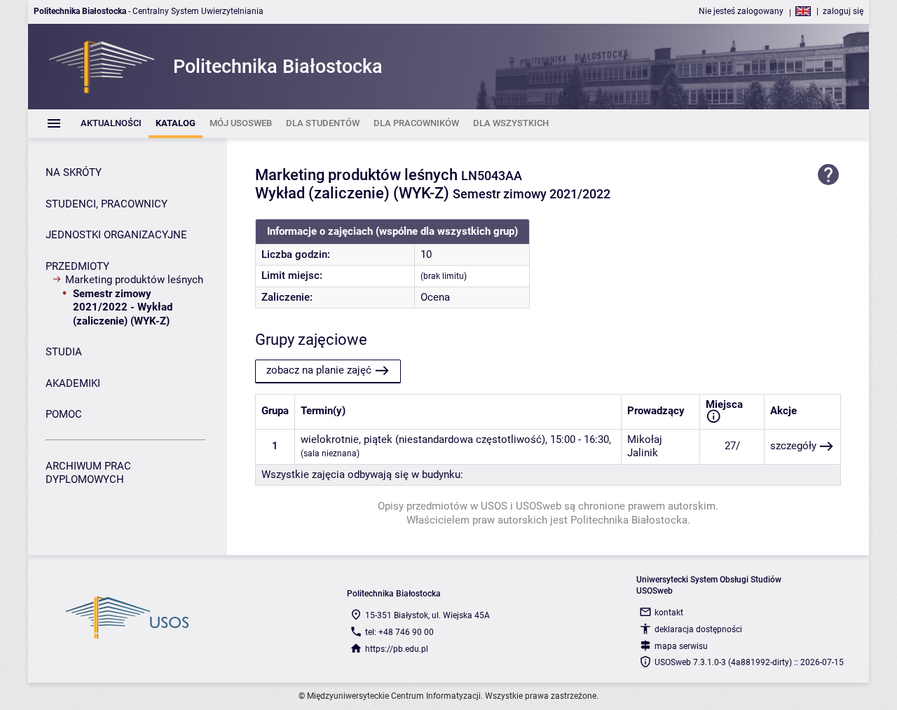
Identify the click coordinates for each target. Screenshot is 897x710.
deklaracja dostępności (698, 629)
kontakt (669, 612)
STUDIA (64, 352)
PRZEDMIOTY (77, 266)
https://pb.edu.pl (396, 649)
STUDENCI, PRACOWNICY (106, 204)
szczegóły (793, 445)
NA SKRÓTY (74, 172)
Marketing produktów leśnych (134, 279)
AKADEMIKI (73, 383)
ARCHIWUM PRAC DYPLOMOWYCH (88, 473)
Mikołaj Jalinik (644, 446)
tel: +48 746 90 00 (399, 632)
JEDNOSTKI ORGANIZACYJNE (116, 234)
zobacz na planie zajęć (318, 370)
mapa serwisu (681, 646)
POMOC (64, 414)
